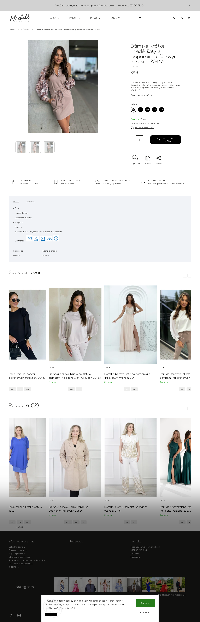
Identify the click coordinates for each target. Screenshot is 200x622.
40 (71, 389)
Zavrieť (171, 168)
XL (76, 522)
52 (28, 522)
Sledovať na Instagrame (174, 594)
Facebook (134, 553)
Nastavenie (51, 614)
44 (12, 389)
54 (20, 522)
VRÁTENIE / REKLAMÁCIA (21, 563)
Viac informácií (67, 608)
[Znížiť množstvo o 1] (132, 139)
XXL (68, 522)
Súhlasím (145, 603)
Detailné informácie (141, 95)
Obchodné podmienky (19, 557)
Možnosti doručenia (144, 127)
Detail (41, 369)
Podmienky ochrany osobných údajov (27, 560)
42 (190, 389)
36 (28, 389)
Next (190, 275)
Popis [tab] (16, 201)
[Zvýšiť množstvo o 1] (146, 139)
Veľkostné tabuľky (17, 547)
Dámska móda (49, 251)
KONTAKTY (14, 567)
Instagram (135, 557)
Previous (185, 275)
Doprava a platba (18, 550)
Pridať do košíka (167, 139)
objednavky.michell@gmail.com (145, 547)
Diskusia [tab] (30, 201)
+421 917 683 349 (138, 550)
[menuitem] (56, 18)
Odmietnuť (145, 612)
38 (20, 389)
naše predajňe (93, 5)
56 (12, 522)
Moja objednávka (17, 553)
